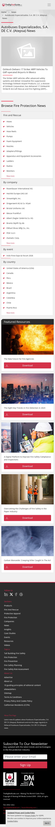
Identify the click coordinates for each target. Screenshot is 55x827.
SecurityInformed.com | (12, 807)
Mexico (10, 283)
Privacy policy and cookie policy (18, 701)
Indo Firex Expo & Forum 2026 (20, 255)
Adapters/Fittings (14, 151)
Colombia (11, 298)
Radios (10, 166)
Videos (7, 645)
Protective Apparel (12, 613)
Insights (7, 629)
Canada (10, 273)
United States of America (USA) (20, 268)
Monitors (11, 171)
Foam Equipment (14, 141)
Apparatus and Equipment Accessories (24, 156)
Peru (9, 278)
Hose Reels (11, 131)
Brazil (9, 288)
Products (8, 605)
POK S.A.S (11, 233)
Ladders (10, 161)
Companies (9, 621)
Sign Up (25, 765)
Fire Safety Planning (13, 665)
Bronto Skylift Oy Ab (15, 223)
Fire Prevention (11, 661)
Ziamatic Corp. (13, 238)
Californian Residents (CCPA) (17, 705)
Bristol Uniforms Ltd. (16, 208)
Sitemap (7, 693)
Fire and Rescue (12, 115)
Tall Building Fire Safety (14, 653)
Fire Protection (10, 617)
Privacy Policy (30, 815)
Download (27, 365)
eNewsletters (10, 689)
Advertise (8, 677)
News (6, 625)
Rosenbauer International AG (20, 188)
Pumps (10, 136)
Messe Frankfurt (14, 213)
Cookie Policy (12, 821)
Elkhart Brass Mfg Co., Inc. (18, 228)
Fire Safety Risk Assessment (16, 669)
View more (10, 176)
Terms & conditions (13, 697)
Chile (9, 302)
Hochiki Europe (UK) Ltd (17, 193)
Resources (8, 641)
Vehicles (10, 126)
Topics (7, 649)
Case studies (10, 633)
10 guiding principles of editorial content (22, 685)
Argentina (11, 293)
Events (7, 637)
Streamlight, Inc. (14, 198)
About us (8, 681)
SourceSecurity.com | (29, 807)
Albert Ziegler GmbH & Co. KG (20, 218)
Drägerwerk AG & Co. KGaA (19, 203)
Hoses (9, 121)
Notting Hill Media (19, 796)
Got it (47, 823)
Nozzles (10, 146)
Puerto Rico (12, 307)
